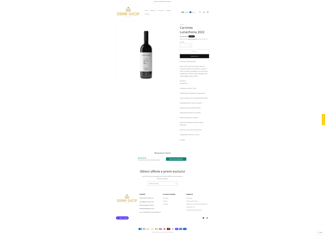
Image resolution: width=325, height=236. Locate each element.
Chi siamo (165, 198)
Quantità (182, 42)
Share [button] (183, 140)
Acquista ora (194, 56)
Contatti (165, 201)
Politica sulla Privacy (192, 201)
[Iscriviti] (176, 184)
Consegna (165, 204)
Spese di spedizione (192, 39)
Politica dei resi (190, 207)
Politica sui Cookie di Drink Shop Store (196, 204)
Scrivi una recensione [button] (176, 159)
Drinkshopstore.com (159, 232)
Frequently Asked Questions (194, 210)
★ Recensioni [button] (323, 119)
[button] (153, 10)
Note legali (189, 198)
